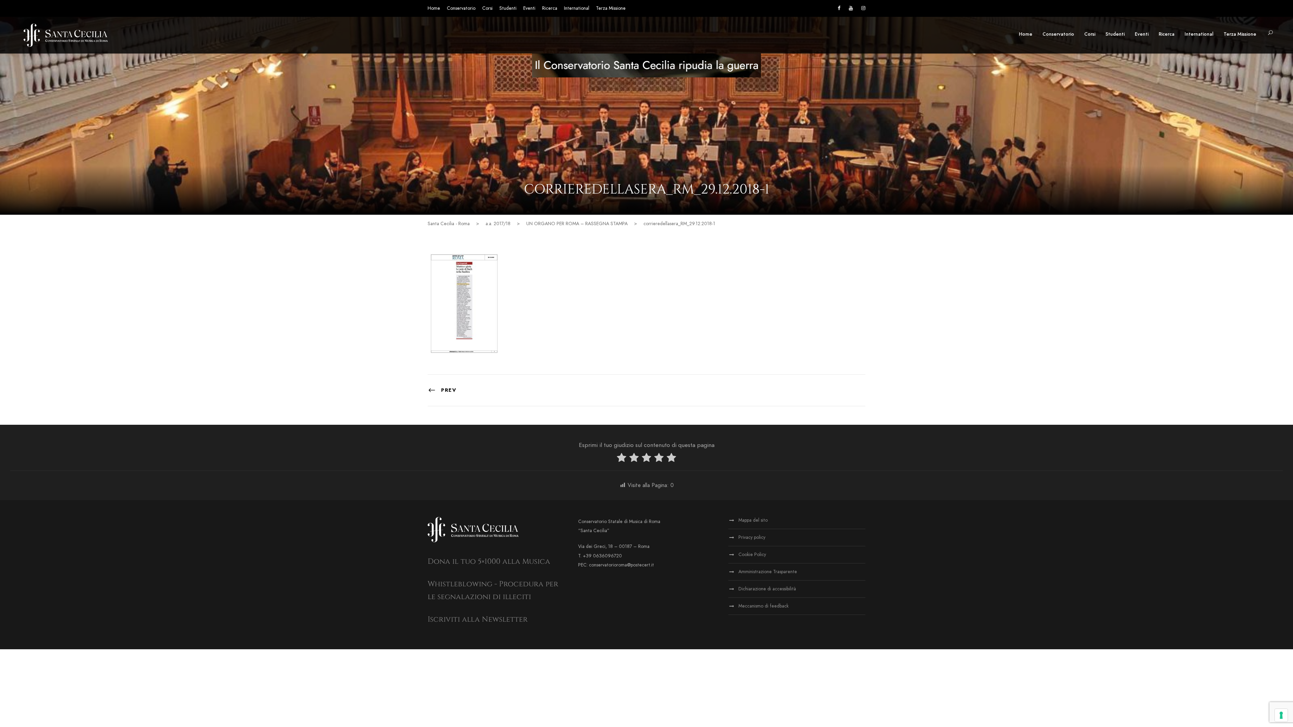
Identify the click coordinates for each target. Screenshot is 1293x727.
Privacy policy (751, 537)
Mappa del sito (753, 520)
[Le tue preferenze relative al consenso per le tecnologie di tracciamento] (1281, 715)
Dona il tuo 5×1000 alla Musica (489, 561)
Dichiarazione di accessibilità (767, 589)
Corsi (487, 8)
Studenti (508, 8)
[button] (1270, 33)
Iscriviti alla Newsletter (478, 619)
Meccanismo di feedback (763, 606)
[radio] (621, 459)
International (576, 8)
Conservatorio (461, 8)
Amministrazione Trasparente (767, 571)
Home (434, 8)
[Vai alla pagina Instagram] (863, 8)
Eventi (529, 8)
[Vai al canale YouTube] (851, 8)
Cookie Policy (752, 554)
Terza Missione (611, 8)
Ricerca (549, 8)
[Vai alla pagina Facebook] (839, 8)
